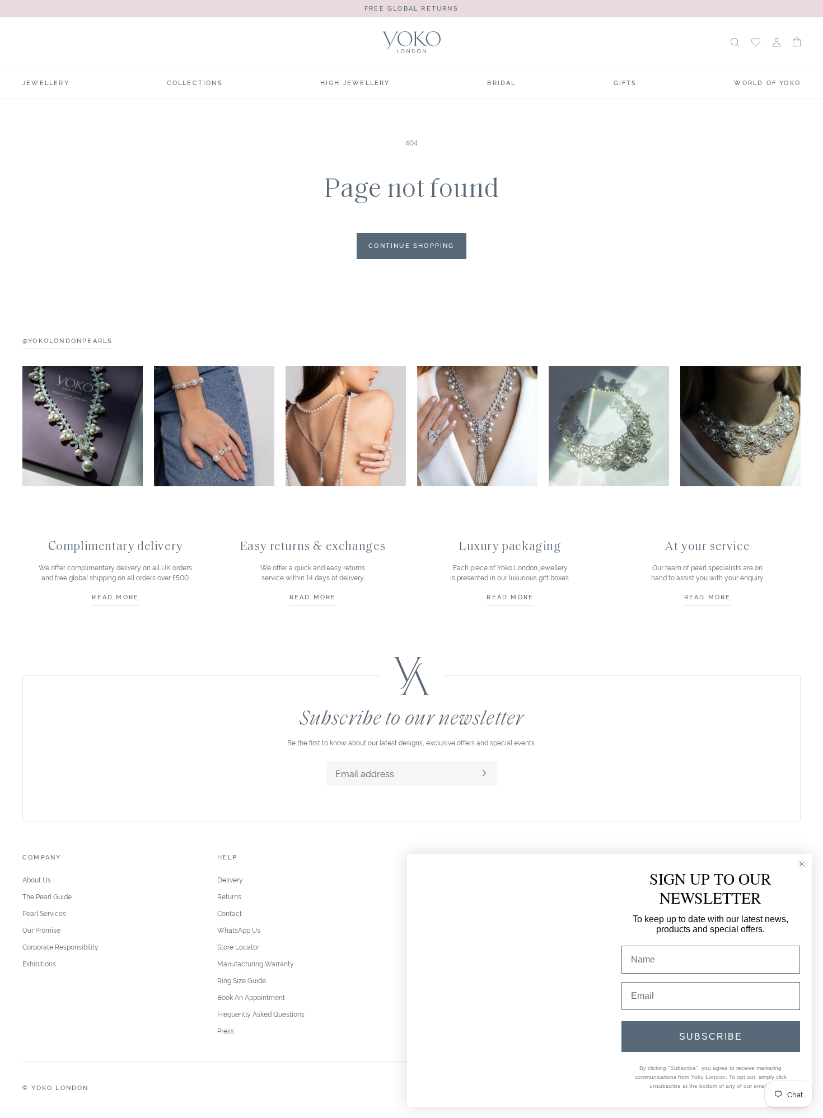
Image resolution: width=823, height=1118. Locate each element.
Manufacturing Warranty (255, 963)
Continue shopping (411, 245)
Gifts (625, 82)
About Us (36, 879)
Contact (229, 913)
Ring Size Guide (241, 980)
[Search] (735, 42)
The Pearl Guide (47, 896)
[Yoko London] (411, 42)
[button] (797, 41)
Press (225, 1030)
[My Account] (776, 42)
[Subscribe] (484, 773)
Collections (195, 82)
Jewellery (45, 82)
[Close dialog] (801, 864)
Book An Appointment (251, 997)
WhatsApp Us (238, 929)
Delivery (230, 879)
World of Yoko (767, 82)
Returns (229, 896)
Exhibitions (39, 963)
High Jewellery (355, 82)
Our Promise (41, 929)
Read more (115, 596)
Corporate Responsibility (60, 946)
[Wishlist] (755, 42)
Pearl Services (44, 913)
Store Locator (238, 946)
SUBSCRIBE (710, 1036)
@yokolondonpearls (67, 340)
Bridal (501, 82)
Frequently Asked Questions (261, 1013)
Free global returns (411, 7)
